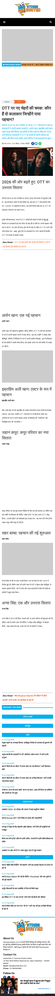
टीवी (27, 735)
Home (7, 102)
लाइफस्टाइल (27, 801)
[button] (4, 22)
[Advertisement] (27, 281)
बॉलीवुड (27, 726)
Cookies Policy (29, 994)
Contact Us (9, 954)
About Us (8, 938)
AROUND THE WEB (12, 707)
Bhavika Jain (9, 143)
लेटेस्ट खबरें (27, 716)
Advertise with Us (16, 994)
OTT (19, 102)
